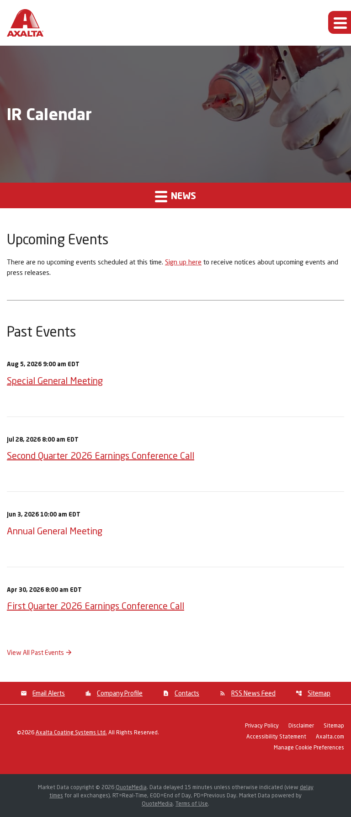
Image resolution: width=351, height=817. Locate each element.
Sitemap (319, 693)
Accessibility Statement (276, 737)
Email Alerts (48, 693)
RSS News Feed (253, 693)
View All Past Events (35, 652)
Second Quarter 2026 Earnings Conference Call (100, 455)
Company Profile (120, 693)
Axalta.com (330, 737)
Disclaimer (301, 726)
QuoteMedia (131, 787)
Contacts (187, 693)
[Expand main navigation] (339, 22)
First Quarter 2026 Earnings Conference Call (95, 605)
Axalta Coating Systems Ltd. (71, 732)
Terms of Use (192, 803)
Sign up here (183, 262)
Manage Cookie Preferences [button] (309, 748)
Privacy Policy (262, 726)
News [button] (182, 195)
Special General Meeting (55, 380)
